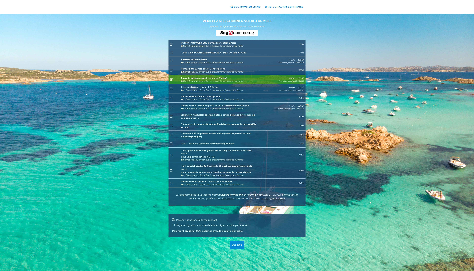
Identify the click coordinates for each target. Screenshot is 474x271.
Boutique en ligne (246, 6)
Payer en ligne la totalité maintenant (196, 220)
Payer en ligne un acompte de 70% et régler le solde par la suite (211, 225)
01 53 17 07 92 (226, 198)
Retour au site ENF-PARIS (285, 6)
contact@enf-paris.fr (273, 198)
